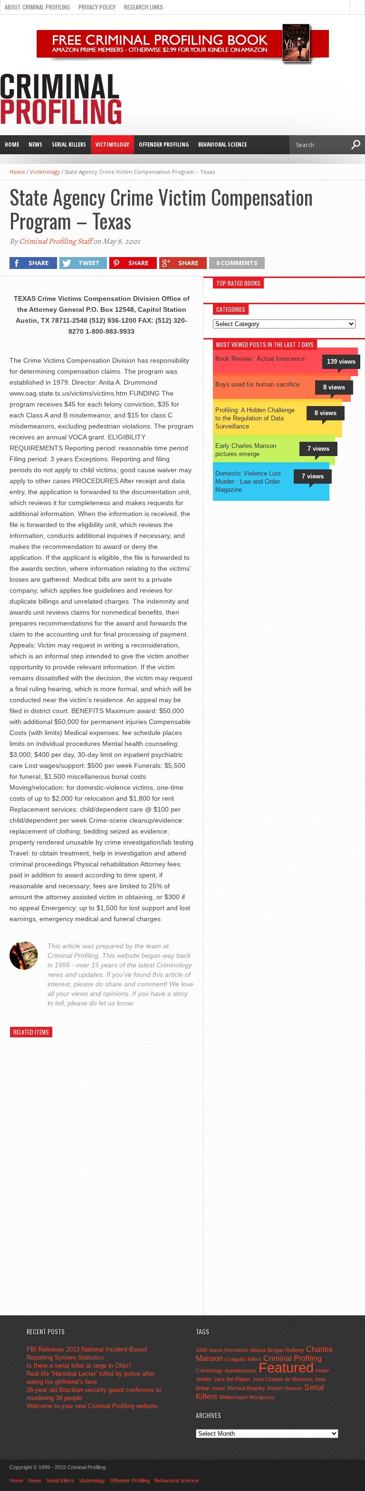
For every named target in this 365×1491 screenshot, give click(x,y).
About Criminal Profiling (37, 7)
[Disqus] (103, 1185)
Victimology (112, 144)
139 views (341, 361)
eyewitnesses (241, 1370)
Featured (286, 1367)
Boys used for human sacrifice (257, 384)
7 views (318, 448)
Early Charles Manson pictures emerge (245, 449)
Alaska (258, 1350)
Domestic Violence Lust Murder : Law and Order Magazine (248, 481)
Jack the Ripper (232, 1379)
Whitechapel (233, 1397)
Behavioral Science (222, 144)
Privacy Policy (96, 7)
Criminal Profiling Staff (55, 241)
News (35, 144)
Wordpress (262, 1397)
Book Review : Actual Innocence (260, 358)
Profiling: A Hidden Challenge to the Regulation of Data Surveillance (255, 418)
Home (12, 144)
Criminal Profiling (292, 1358)
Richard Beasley (246, 1388)
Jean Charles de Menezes (282, 1379)
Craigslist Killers (243, 1359)
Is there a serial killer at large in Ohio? (79, 1365)
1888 (201, 1350)
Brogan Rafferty (286, 1350)
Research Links (143, 7)
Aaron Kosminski (228, 1350)
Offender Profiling (164, 144)
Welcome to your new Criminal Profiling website (92, 1406)
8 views (334, 387)
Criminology (209, 1370)
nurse (218, 1388)
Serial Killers (69, 144)
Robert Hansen (284, 1388)
